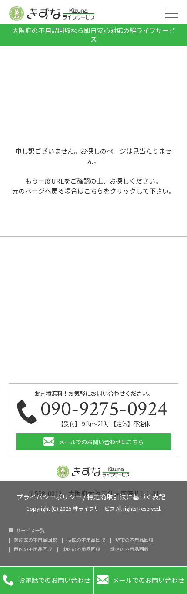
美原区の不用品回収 (35, 540)
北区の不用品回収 (129, 549)
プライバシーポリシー (49, 496)
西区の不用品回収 (33, 549)
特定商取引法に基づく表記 (126, 496)
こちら (94, 190)
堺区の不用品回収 (86, 540)
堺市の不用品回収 (134, 540)
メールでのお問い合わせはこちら (101, 441)
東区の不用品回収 (81, 549)
